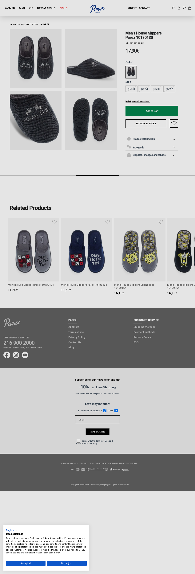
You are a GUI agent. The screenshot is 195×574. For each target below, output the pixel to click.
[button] (12, 530)
